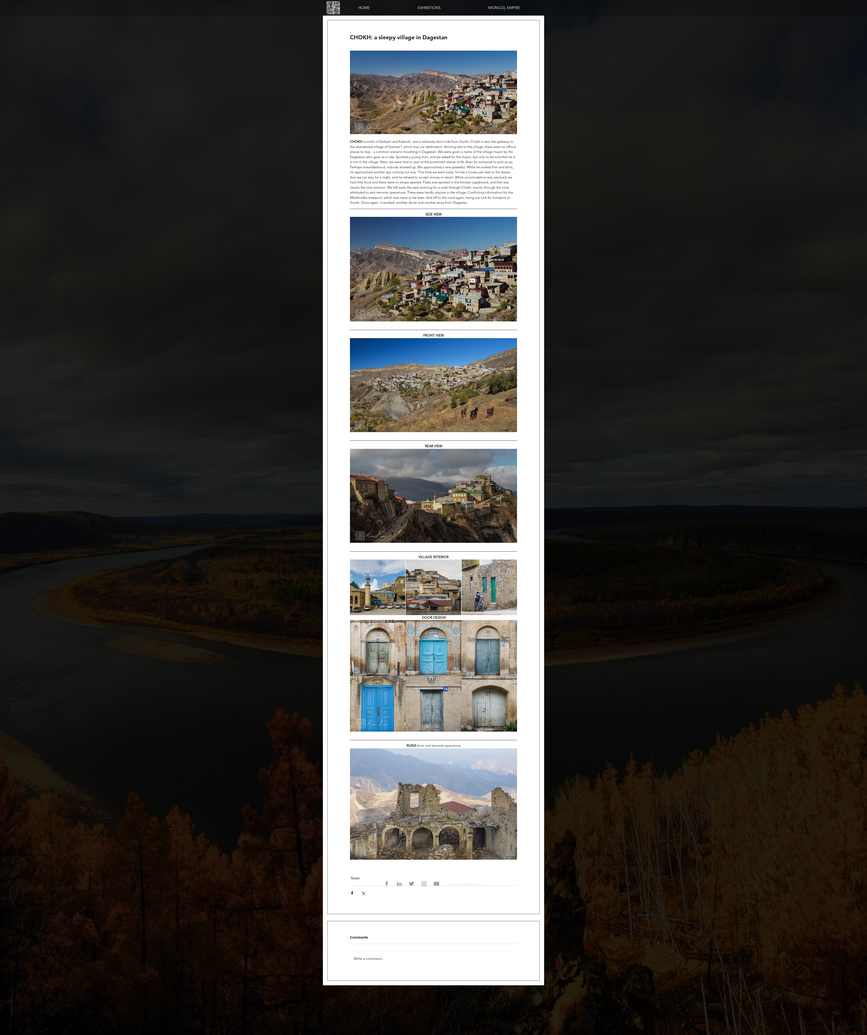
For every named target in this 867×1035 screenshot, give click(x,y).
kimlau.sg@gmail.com (464, 883)
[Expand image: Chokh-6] (433, 587)
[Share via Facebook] (352, 893)
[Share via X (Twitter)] (363, 893)
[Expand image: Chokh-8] (489, 587)
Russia (355, 878)
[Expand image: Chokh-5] (377, 587)
